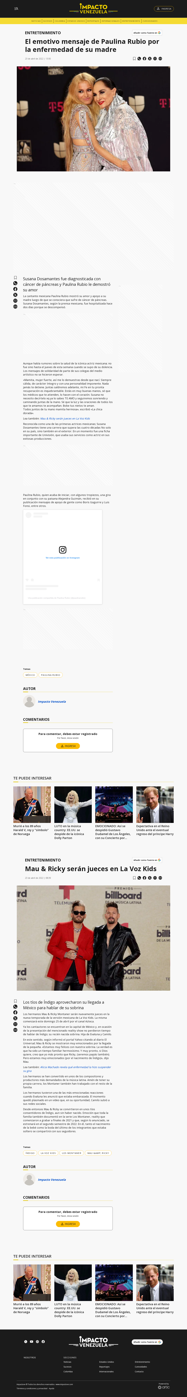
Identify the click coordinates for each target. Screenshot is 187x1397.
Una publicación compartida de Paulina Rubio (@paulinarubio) (56, 598)
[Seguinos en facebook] (43, 1342)
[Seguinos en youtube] (31, 1342)
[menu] (16, 9)
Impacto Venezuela (52, 701)
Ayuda (51, 1388)
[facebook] (144, 58)
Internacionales (111, 21)
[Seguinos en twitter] (25, 1342)
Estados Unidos (76, 21)
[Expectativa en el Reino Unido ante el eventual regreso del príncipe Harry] (155, 804)
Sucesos (47, 21)
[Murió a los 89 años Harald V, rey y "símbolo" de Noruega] (32, 804)
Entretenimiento (131, 21)
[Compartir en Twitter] (149, 58)
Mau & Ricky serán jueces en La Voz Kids (65, 418)
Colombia (60, 21)
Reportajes (93, 21)
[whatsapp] (139, 58)
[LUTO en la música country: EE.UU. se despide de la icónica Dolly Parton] (73, 804)
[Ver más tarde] (134, 58)
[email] (155, 58)
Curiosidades (150, 21)
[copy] (160, 58)
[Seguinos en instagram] (37, 1342)
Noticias (36, 21)
